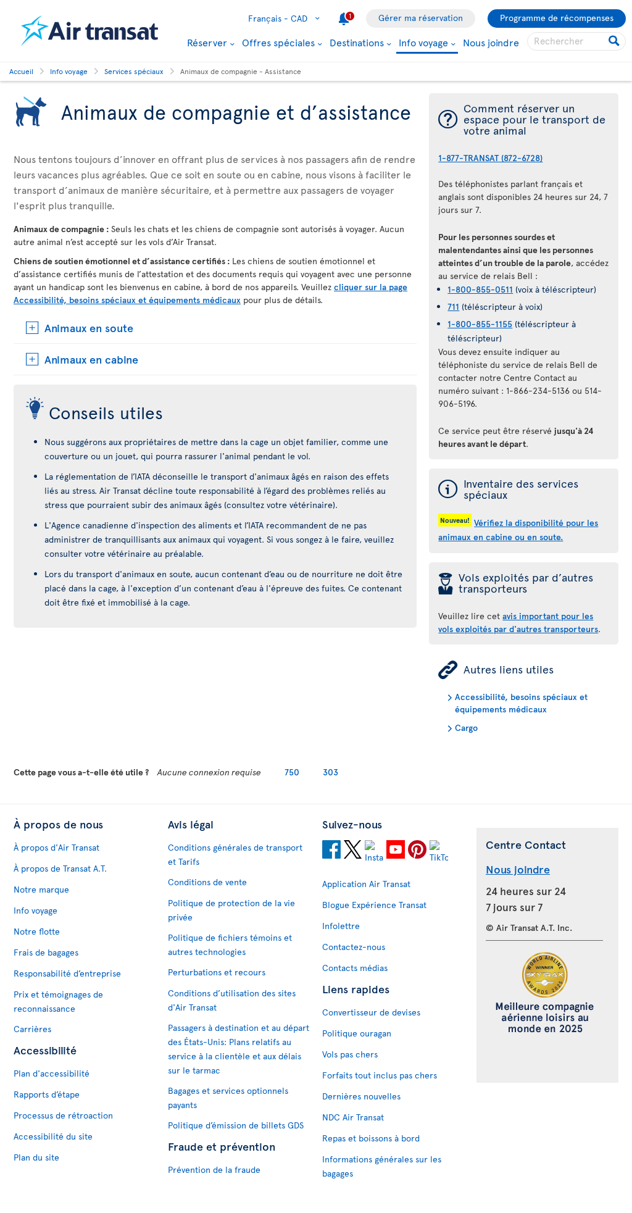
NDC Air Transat (353, 1117)
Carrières (32, 1029)
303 (330, 772)
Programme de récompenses (556, 17)
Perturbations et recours (216, 972)
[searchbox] (576, 41)
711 (453, 306)
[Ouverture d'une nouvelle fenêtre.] (331, 851)
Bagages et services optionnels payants (228, 1098)
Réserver (207, 42)
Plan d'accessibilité (51, 1073)
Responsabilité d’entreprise (67, 973)
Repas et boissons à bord (371, 1138)
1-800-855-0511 (480, 289)
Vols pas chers (350, 1054)
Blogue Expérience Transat (374, 905)
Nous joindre (491, 42)
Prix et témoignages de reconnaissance (58, 1001)
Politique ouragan (356, 1033)
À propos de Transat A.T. (60, 868)
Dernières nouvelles (361, 1096)
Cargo (466, 727)
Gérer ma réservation (420, 17)
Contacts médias (355, 967)
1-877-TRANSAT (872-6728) (490, 158)
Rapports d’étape (47, 1094)
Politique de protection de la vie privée (231, 910)
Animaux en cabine (91, 359)
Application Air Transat (366, 884)
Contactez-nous (353, 946)
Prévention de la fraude (214, 1169)
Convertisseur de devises (371, 1012)
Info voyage (423, 43)
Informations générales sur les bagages (381, 1166)
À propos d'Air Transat (56, 847)
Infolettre (341, 926)
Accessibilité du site (53, 1136)
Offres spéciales (278, 42)
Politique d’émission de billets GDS (236, 1125)
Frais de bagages (46, 952)
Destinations (356, 42)
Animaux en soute (88, 327)
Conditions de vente (207, 882)
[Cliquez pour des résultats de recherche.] (615, 41)
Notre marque (41, 889)
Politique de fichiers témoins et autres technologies (230, 944)
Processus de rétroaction (63, 1115)
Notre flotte (37, 931)
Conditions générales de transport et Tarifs (235, 854)
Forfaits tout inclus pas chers (379, 1075)
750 (292, 772)
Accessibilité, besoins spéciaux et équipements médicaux (521, 703)
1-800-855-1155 (479, 324)
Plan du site (36, 1157)
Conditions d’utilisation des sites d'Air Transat (232, 1000)
